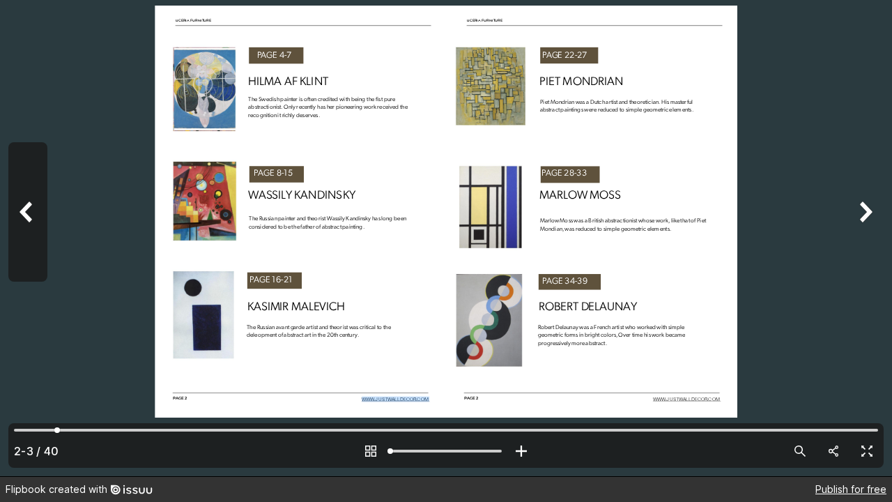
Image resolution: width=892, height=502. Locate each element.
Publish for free (850, 489)
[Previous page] (28, 238)
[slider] (446, 451)
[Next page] (864, 238)
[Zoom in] (521, 451)
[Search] (800, 451)
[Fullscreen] (867, 451)
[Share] (833, 451)
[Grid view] (371, 451)
